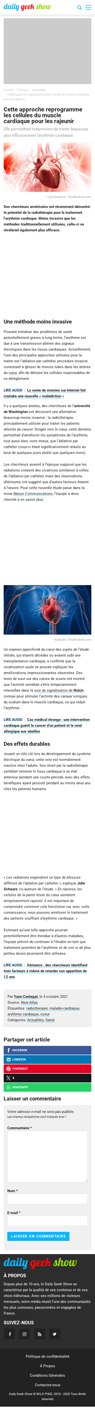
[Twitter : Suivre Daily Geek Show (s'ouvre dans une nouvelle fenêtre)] (54, 1334)
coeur (45, 1014)
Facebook (19, 1050)
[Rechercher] (79, 8)
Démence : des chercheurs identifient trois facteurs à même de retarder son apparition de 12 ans (45, 971)
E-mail (13, 1213)
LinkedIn (19, 1059)
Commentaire (19, 1128)
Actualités (35, 1020)
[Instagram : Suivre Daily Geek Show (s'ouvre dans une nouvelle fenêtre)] (24, 1334)
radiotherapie (37, 1008)
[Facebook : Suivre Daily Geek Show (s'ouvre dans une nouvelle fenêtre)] (9, 1334)
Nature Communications (33, 493)
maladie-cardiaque (64, 1008)
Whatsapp (20, 1087)
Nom (12, 1191)
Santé (50, 1020)
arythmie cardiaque (23, 1014)
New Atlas (29, 1002)
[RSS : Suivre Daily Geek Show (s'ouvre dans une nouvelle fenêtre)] (39, 1334)
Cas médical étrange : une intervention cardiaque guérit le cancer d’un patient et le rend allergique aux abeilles (47, 725)
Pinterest (20, 1068)
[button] (88, 7)
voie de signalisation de (58, 690)
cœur (13, 373)
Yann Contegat (26, 996)
